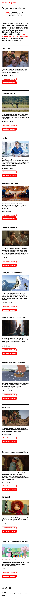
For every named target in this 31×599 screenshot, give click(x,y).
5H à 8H (22, 12)
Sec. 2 (20, 16)
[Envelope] (10, 588)
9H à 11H (12, 16)
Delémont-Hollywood (9, 3)
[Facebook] (6, 588)
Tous (7, 12)
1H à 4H (14, 12)
